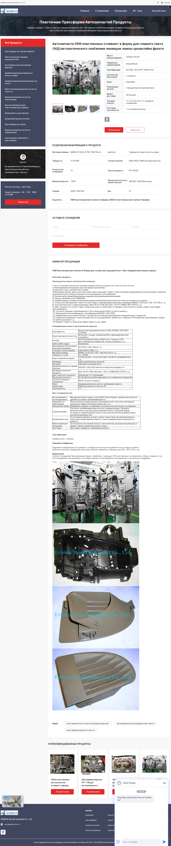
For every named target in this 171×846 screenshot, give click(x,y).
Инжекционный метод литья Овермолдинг (17, 131)
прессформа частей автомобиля (19, 51)
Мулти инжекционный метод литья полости (20, 90)
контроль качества (93, 825)
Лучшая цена (114, 130)
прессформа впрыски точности (80, 730)
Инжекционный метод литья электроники (17, 98)
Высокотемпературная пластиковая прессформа (16, 106)
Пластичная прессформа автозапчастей (64, 28)
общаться (23, 202)
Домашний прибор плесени (17, 119)
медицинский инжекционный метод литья (21, 82)
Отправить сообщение (76, 245)
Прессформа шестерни (15, 124)
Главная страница (35, 28)
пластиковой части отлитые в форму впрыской (87, 723)
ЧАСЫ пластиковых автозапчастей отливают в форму (60, 783)
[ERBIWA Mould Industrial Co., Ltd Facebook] (158, 2)
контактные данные (93, 830)
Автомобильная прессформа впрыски (18, 66)
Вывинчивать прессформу (17, 113)
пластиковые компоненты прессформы (16, 139)
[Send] (164, 842)
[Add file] (118, 842)
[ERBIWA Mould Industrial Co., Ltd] (9, 11)
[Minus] (164, 783)
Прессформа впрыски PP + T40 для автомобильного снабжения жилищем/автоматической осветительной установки (92, 783)
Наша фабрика (91, 820)
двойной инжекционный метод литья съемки (19, 74)
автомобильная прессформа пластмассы (136, 723)
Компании (89, 815)
